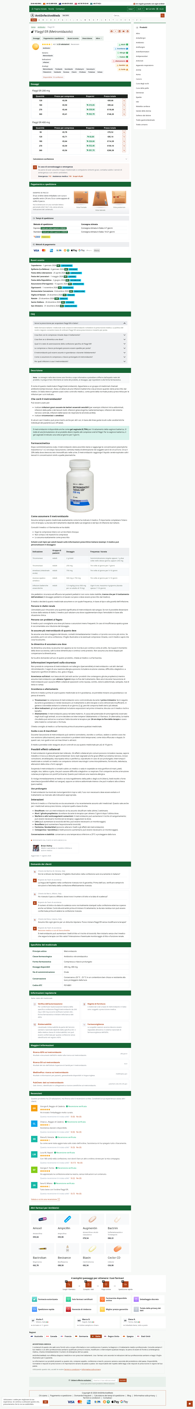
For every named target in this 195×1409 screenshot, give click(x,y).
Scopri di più (78, 176)
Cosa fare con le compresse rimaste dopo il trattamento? (57, 335)
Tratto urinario (142, 124)
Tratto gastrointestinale (145, 120)
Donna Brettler (64, 930)
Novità (51, 9)
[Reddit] (127, 31)
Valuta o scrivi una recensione (44, 1199)
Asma (138, 74)
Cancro (139, 79)
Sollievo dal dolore (143, 115)
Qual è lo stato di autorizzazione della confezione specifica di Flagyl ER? (63, 344)
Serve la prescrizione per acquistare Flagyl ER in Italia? (56, 323)
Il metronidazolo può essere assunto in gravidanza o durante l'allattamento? (65, 352)
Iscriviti (123, 1380)
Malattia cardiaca (143, 106)
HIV (137, 102)
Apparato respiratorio (144, 65)
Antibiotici (140, 42)
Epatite (139, 97)
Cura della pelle (142, 88)
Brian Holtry (46, 845)
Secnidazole (69, 69)
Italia (130, 9)
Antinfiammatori (142, 51)
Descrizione (87, 38)
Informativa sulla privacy (91, 1369)
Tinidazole (58, 69)
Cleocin (74, 72)
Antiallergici (141, 38)
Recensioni (75, 44)
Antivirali (139, 61)
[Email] (123, 31)
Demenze (140, 92)
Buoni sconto (73, 38)
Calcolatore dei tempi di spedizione (109, 1395)
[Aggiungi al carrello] (124, 100)
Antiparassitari (142, 56)
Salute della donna (143, 111)
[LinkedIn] (119, 31)
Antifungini (140, 47)
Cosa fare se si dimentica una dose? (48, 339)
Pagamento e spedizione (53, 38)
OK (45, 1402)
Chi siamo (43, 1395)
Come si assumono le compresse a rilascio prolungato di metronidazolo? (63, 357)
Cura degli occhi (142, 83)
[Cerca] (162, 15)
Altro (138, 33)
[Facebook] (111, 31)
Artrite (138, 70)
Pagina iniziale (40, 9)
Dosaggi (36, 38)
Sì (73, 1116)
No (78, 1116)
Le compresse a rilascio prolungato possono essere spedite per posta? (62, 348)
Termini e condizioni (72, 1369)
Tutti (34, 20)
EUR (139, 9)
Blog (129, 1395)
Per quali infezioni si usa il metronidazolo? (51, 361)
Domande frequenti (82, 1395)
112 (49, 176)
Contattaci (60, 9)
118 (70, 176)
